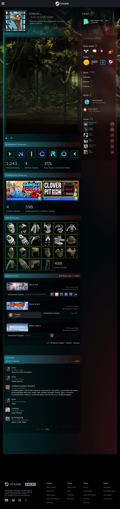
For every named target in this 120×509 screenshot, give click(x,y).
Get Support (107, 495)
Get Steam (107, 487)
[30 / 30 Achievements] (60, 197)
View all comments (12, 361)
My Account (107, 499)
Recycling (70, 499)
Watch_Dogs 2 (35, 326)
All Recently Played (57, 343)
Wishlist (69, 343)
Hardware (70, 495)
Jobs (68, 491)
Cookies (86, 499)
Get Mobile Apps (109, 491)
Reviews (76, 343)
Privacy (85, 487)
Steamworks (50, 495)
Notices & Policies (89, 495)
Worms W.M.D (34, 304)
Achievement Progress (16, 294)
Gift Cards (49, 502)
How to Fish (33, 285)
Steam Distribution (53, 499)
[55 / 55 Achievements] (24, 197)
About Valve (71, 487)
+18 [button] (75, 294)
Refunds (86, 502)
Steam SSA (50, 491)
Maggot (18, 314)
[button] (99, 13)
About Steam (51, 487)
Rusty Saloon (92, 109)
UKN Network (97, 100)
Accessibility (87, 491)
